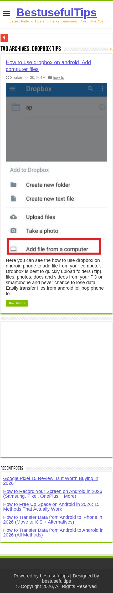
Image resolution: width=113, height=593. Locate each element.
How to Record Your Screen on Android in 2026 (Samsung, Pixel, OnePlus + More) (52, 494)
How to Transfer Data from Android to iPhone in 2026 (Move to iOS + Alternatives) (52, 520)
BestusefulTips (56, 12)
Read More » (17, 303)
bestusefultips (54, 575)
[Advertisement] (56, 392)
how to (58, 77)
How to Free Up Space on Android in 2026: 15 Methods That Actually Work (51, 507)
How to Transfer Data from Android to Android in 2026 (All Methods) (53, 533)
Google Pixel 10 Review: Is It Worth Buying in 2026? (50, 481)
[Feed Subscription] (111, 49)
